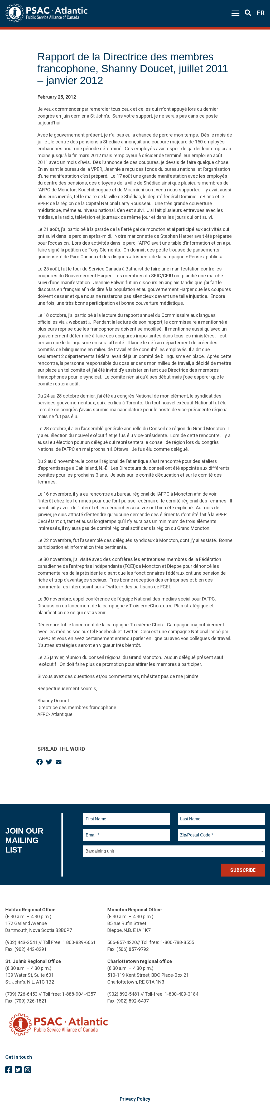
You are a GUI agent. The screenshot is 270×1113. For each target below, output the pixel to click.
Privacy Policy (135, 1099)
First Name (95, 815)
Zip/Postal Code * (196, 832)
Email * (92, 832)
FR (261, 13)
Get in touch (18, 1057)
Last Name (189, 815)
